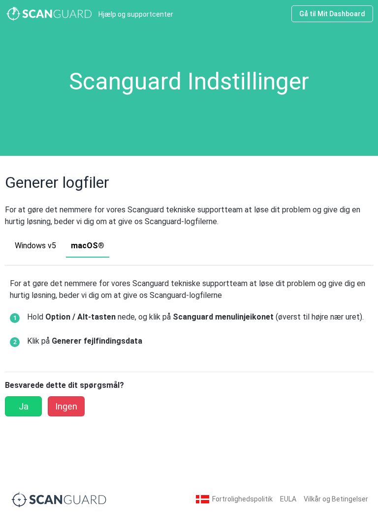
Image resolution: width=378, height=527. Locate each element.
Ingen (66, 406)
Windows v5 (35, 245)
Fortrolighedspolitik (242, 499)
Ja (24, 406)
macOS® (87, 245)
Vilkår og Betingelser (336, 499)
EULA (288, 499)
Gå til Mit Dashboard (332, 14)
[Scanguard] (59, 498)
